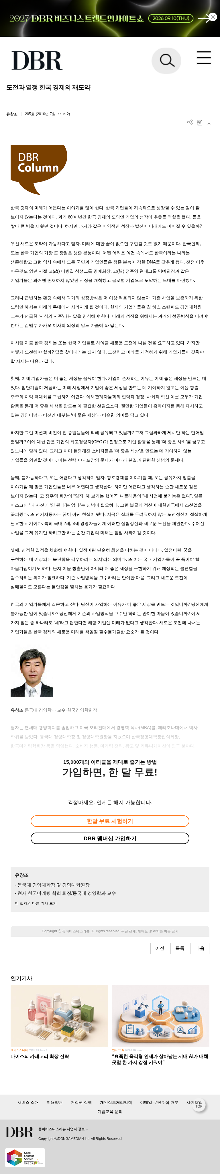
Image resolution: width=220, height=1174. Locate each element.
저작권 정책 (81, 1102)
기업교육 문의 (110, 1111)
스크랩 (209, 122)
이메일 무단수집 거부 (159, 1102)
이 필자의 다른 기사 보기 (36, 903)
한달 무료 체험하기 (110, 821)
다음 (200, 948)
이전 (159, 948)
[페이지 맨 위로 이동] (200, 1106)
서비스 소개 (28, 1102)
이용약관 (55, 1102)
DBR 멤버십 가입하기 (110, 838)
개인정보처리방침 (116, 1102)
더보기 (190, 122)
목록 (179, 948)
